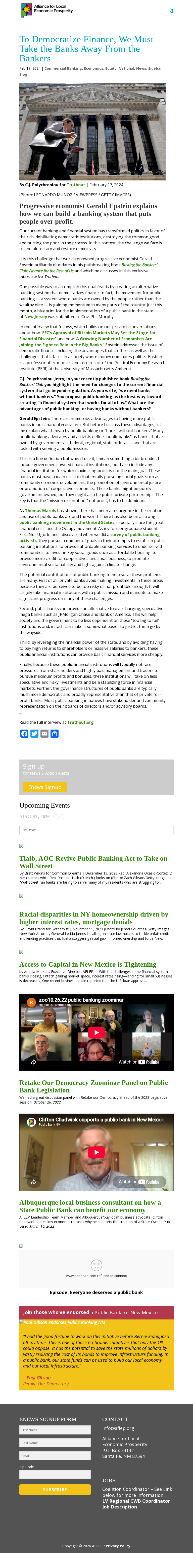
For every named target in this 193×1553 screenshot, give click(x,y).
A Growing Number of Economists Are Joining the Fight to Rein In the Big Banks (85, 342)
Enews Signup (45, 787)
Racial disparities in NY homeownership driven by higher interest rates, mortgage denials (93, 918)
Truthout (76, 184)
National (126, 68)
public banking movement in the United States (66, 522)
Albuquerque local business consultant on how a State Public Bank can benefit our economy (90, 1206)
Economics (93, 68)
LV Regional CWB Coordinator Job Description (136, 1504)
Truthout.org (80, 722)
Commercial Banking (63, 68)
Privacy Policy (118, 1545)
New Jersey (35, 316)
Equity (111, 68)
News (141, 68)
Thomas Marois (40, 510)
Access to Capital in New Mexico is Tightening (87, 964)
